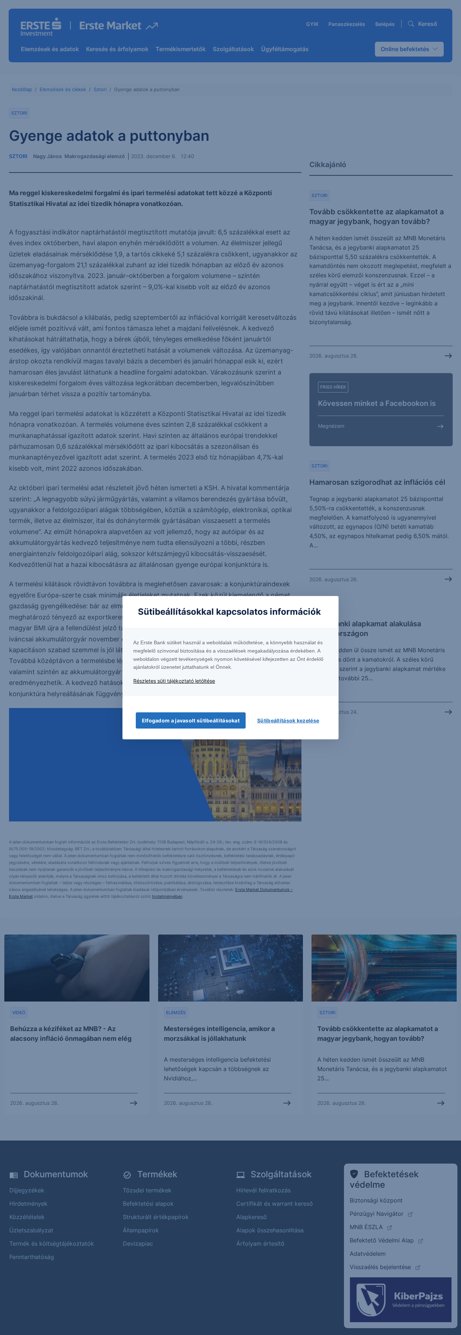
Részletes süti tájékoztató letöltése (174, 681)
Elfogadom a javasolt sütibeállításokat (191, 720)
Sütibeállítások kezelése (288, 720)
